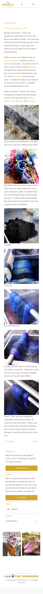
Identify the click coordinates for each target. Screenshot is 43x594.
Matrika (31, 98)
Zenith (6, 101)
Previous (9, 441)
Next (35, 441)
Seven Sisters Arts (11, 61)
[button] (4, 544)
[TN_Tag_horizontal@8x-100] (21, 575)
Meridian (19, 101)
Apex (12, 101)
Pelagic (33, 67)
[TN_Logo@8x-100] (7, 2)
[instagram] (33, 4)
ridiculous (18, 76)
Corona (31, 101)
